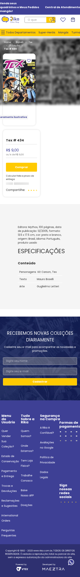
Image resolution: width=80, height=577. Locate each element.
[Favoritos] (63, 20)
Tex (30, 42)
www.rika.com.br (42, 550)
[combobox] (40, 20)
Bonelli (19, 42)
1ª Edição (14, 45)
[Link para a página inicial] (7, 42)
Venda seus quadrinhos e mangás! (9, 7)
